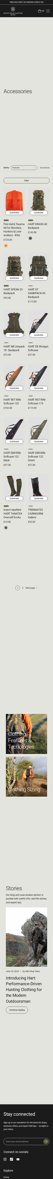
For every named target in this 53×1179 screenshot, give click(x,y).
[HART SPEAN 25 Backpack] (14, 267)
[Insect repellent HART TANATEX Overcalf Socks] (14, 488)
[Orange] (6, 245)
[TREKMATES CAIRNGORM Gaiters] (38, 488)
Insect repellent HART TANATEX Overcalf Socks (13, 513)
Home (6, 1177)
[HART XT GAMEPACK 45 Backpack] (38, 267)
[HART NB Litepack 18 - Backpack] (14, 324)
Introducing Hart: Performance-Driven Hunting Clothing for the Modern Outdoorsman (24, 990)
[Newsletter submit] (46, 1141)
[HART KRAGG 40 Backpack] (38, 202)
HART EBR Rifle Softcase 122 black (12, 456)
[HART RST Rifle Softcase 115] (38, 378)
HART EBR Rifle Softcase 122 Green (36, 456)
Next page (30, 588)
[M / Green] (6, 527)
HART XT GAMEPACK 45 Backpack (36, 293)
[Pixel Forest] (30, 238)
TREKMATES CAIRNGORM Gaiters (35, 513)
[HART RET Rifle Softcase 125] (14, 378)
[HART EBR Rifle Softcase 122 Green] (38, 431)
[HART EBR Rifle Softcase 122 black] (14, 431)
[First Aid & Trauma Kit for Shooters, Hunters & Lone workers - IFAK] (14, 202)
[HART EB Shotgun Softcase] (38, 324)
